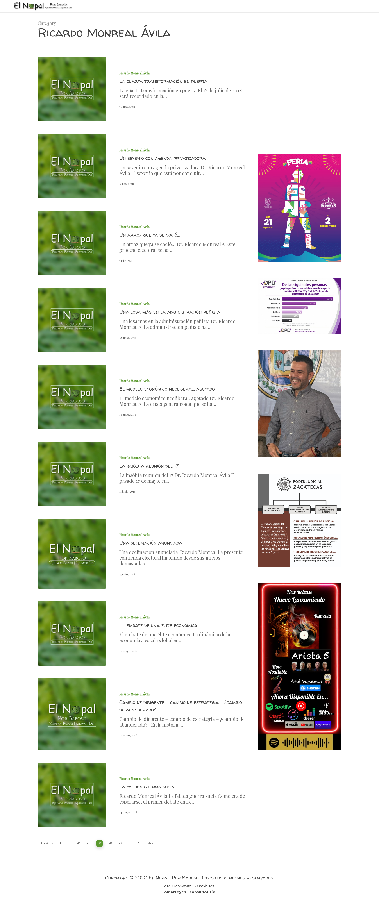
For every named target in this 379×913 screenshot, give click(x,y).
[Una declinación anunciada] (72, 554)
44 (120, 843)
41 (88, 843)
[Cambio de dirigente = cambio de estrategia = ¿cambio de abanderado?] (72, 714)
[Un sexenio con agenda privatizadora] (72, 166)
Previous (47, 843)
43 (110, 843)
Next (151, 843)
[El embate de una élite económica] (72, 633)
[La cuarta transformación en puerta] (72, 89)
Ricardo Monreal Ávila (134, 73)
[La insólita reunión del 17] (72, 474)
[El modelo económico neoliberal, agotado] (72, 397)
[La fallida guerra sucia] (72, 795)
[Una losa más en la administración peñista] (72, 320)
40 (78, 843)
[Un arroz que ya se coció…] (72, 243)
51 (139, 843)
